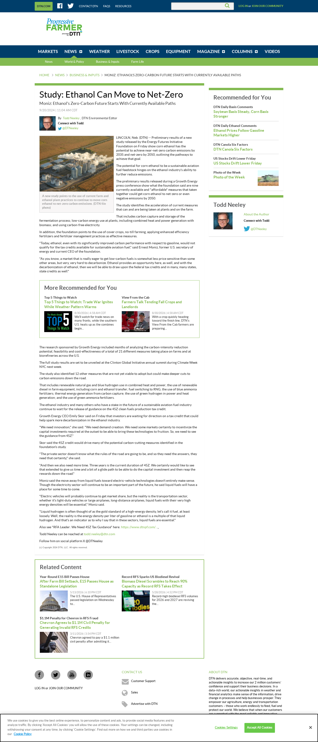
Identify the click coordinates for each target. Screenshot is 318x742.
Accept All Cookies (259, 727)
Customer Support (143, 681)
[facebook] (39, 674)
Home (44, 75)
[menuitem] (48, 51)
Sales (134, 692)
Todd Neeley (71, 118)
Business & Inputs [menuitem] (107, 61)
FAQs (106, 6)
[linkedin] (88, 674)
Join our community (267, 6)
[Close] (310, 727)
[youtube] (72, 674)
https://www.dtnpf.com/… (139, 527)
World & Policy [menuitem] (74, 61)
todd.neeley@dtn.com (99, 534)
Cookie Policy (23, 734)
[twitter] (55, 674)
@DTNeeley (70, 128)
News (49, 61)
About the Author (256, 214)
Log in (243, 6)
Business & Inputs (84, 75)
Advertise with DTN (144, 704)
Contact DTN (88, 6)
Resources (123, 6)
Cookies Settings (226, 727)
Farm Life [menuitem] (137, 61)
